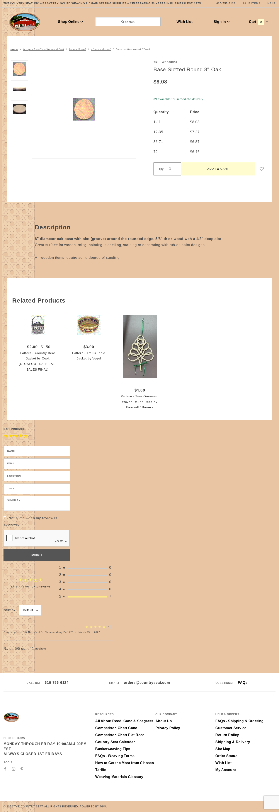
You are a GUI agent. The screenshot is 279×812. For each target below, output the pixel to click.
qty (161, 168)
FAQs (242, 682)
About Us (163, 721)
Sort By (9, 610)
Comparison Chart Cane (116, 728)
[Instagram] (14, 769)
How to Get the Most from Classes (124, 763)
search (129, 22)
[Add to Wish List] (262, 168)
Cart (255, 22)
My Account (225, 770)
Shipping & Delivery (232, 742)
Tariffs (100, 770)
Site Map (222, 749)
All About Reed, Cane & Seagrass (124, 721)
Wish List (185, 22)
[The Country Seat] (25, 21)
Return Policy (227, 735)
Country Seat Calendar (115, 742)
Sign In (220, 22)
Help (271, 3)
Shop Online (69, 22)
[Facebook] (5, 769)
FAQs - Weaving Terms (114, 756)
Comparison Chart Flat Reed (120, 735)
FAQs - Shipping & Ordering (239, 721)
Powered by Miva (93, 806)
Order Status (226, 756)
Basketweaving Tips (112, 749)
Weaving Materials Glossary (119, 777)
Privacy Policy (167, 728)
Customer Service (230, 728)
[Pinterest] (22, 769)
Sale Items (251, 3)
